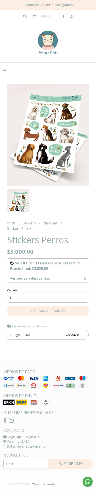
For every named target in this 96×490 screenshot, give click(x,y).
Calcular (72, 335)
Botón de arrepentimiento (26, 446)
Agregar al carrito (48, 310)
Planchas (50, 223)
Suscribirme (70, 463)
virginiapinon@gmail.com (25, 437)
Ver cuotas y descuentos (30, 278)
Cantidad (12, 290)
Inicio (12, 223)
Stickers (30, 223)
